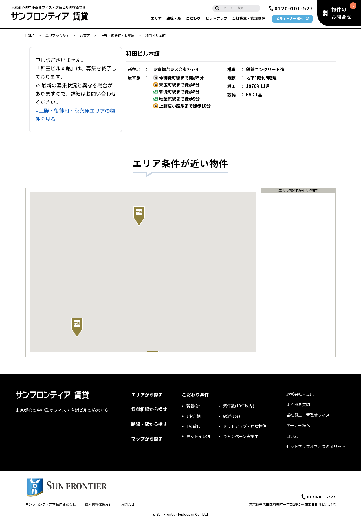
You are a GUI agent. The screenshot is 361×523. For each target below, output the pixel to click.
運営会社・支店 (300, 394)
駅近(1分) (231, 416)
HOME (30, 35)
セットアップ (216, 18)
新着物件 (194, 406)
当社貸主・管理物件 (248, 18)
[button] (77, 327)
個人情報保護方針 (98, 504)
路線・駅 (173, 18)
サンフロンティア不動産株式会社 (50, 504)
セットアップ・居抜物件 (245, 426)
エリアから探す (57, 35)
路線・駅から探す (149, 423)
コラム (292, 436)
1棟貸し (193, 426)
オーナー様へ (298, 425)
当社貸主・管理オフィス (308, 415)
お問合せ (128, 504)
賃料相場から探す (149, 409)
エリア (156, 18)
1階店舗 (193, 416)
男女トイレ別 (198, 436)
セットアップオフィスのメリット (315, 446)
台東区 (85, 35)
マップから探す (147, 438)
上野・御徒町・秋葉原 (118, 35)
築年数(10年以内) (238, 406)
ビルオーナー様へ (289, 18)
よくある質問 (298, 404)
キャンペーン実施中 (240, 436)
